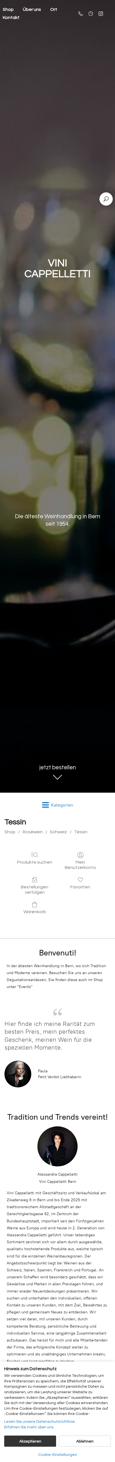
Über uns (32, 9)
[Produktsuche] (106, 199)
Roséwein (33, 832)
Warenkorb (34, 912)
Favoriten (80, 887)
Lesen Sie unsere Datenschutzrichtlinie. (40, 1422)
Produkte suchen (34, 862)
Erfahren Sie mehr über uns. (29, 1427)
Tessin (80, 832)
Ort (53, 9)
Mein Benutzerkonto (80, 865)
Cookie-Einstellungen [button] (57, 1455)
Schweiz (58, 832)
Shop (9, 832)
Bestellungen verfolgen (34, 890)
